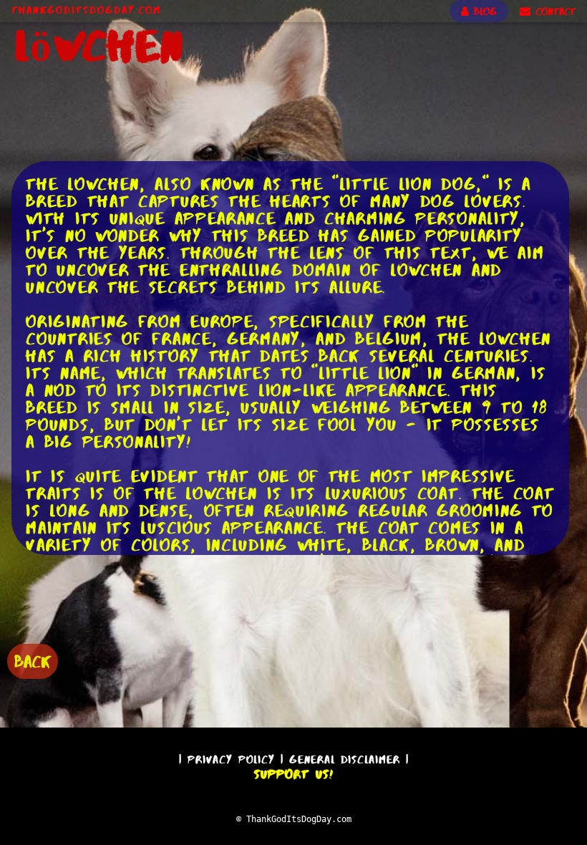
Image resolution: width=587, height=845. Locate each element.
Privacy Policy (231, 759)
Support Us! (293, 774)
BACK (32, 661)
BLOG (483, 11)
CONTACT (553, 11)
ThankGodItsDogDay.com (86, 10)
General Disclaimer (344, 759)
